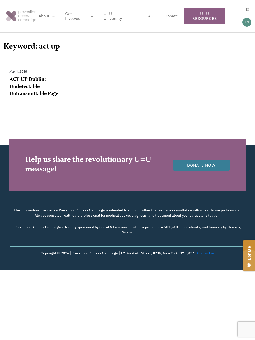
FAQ (149, 16)
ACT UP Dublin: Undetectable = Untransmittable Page (33, 87)
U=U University (113, 16)
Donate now (201, 165)
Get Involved (72, 16)
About (44, 16)
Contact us (206, 253)
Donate (171, 16)
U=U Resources (204, 16)
